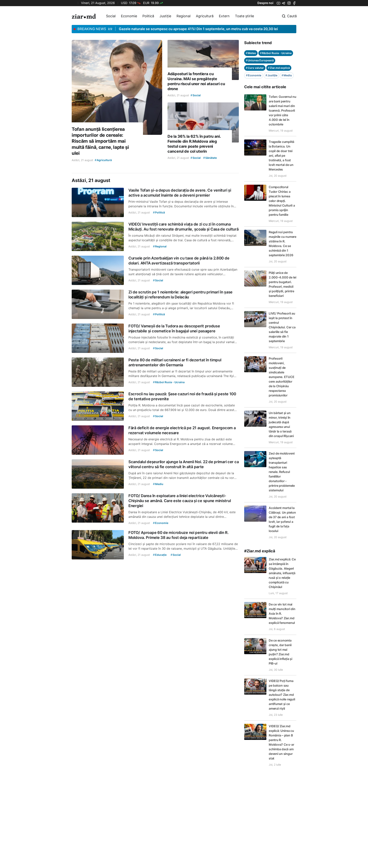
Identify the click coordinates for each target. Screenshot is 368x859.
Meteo (251, 53)
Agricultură (205, 16)
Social (111, 16)
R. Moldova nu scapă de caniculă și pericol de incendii (162, 29)
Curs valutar (255, 68)
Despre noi (265, 3)
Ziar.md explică (279, 68)
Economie (129, 16)
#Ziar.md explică (259, 551)
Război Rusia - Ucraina (276, 53)
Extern (224, 16)
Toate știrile (244, 16)
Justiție (165, 16)
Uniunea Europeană (260, 60)
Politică (148, 16)
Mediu (287, 75)
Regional (184, 16)
